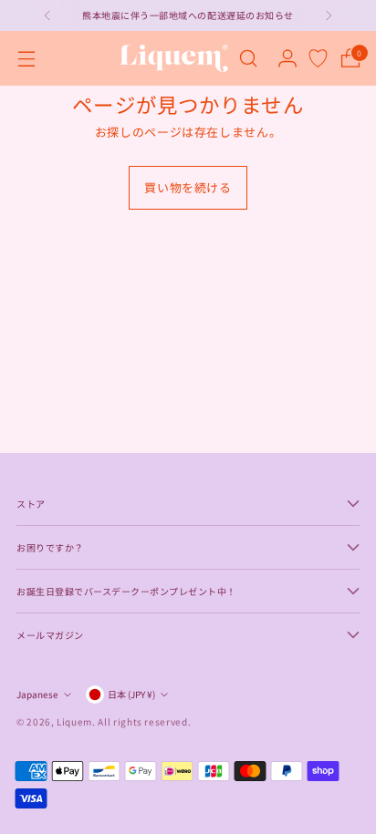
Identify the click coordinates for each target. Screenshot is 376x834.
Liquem (74, 721)
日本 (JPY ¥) (131, 694)
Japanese (37, 694)
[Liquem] (173, 58)
